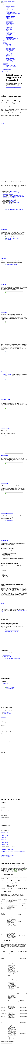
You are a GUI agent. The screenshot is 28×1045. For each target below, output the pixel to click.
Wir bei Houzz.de (4, 832)
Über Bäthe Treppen (10, 6)
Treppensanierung (10, 39)
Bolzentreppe (9, 22)
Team (7, 8)
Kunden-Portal (9, 67)
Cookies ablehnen (13, 870)
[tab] (14, 874)
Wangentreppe (9, 54)
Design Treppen (9, 50)
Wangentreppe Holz (10, 32)
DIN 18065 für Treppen (11, 59)
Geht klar (9, 1043)
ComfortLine (13, 197)
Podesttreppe (8, 55)
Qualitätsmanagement (10, 12)
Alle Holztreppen (9, 21)
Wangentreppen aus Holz (6, 374)
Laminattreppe (9, 28)
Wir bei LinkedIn (4, 839)
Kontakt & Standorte (10, 65)
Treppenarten (9, 60)
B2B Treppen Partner (10, 16)
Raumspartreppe (9, 29)
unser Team (3, 717)
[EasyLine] (14, 388)
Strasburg (20, 610)
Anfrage (2, 123)
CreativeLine (12, 199)
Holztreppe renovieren (11, 46)
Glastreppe (8, 34)
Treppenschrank (9, 37)
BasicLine (12, 192)
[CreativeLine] (14, 300)
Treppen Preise (9, 45)
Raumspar (11, 194)
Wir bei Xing (3, 837)
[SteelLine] (14, 417)
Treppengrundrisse (10, 58)
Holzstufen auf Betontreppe (12, 38)
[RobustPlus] (14, 501)
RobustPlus (5, 194)
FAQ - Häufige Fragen (11, 66)
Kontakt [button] (5, 64)
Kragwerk (13, 200)
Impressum (4, 849)
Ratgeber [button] (5, 43)
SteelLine (17, 202)
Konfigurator (9, 44)
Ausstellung (5, 63)
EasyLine (23, 192)
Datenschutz (10, 849)
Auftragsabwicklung (10, 9)
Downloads (8, 18)
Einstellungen (16, 871)
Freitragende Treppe (10, 25)
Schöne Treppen (9, 53)
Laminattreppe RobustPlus (7, 513)
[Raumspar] (14, 472)
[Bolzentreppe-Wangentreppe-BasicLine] (14, 218)
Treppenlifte (3, 284)
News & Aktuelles (10, 17)
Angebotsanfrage (7, 69)
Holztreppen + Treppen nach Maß (13, 87)
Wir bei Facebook (4, 835)
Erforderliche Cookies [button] (8, 874)
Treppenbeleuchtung (10, 61)
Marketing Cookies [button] (7, 940)
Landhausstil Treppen (10, 48)
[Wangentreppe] (14, 360)
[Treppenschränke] (14, 529)
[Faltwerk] (14, 330)
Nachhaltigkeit (9, 11)
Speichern (11, 1041)
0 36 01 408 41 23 (7, 713)
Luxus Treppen (9, 51)
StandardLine (17, 192)
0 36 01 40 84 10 (7, 656)
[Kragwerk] (14, 444)
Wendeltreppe (9, 33)
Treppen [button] (5, 19)
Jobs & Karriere (9, 14)
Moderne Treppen (10, 49)
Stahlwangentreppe (10, 30)
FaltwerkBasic (13, 191)
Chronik (8, 7)
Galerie (4, 42)
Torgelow (24, 610)
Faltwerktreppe (9, 24)
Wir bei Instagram (4, 844)
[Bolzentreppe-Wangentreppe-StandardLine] (14, 247)
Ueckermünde (4, 611)
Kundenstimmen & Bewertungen (13, 13)
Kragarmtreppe (9, 27)
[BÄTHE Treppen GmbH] (8, 1)
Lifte (4, 40)
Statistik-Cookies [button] (7, 891)
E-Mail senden (6, 655)
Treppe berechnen (10, 56)
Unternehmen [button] (6, 4)
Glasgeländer (9, 35)
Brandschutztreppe (10, 23)
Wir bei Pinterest (4, 842)
